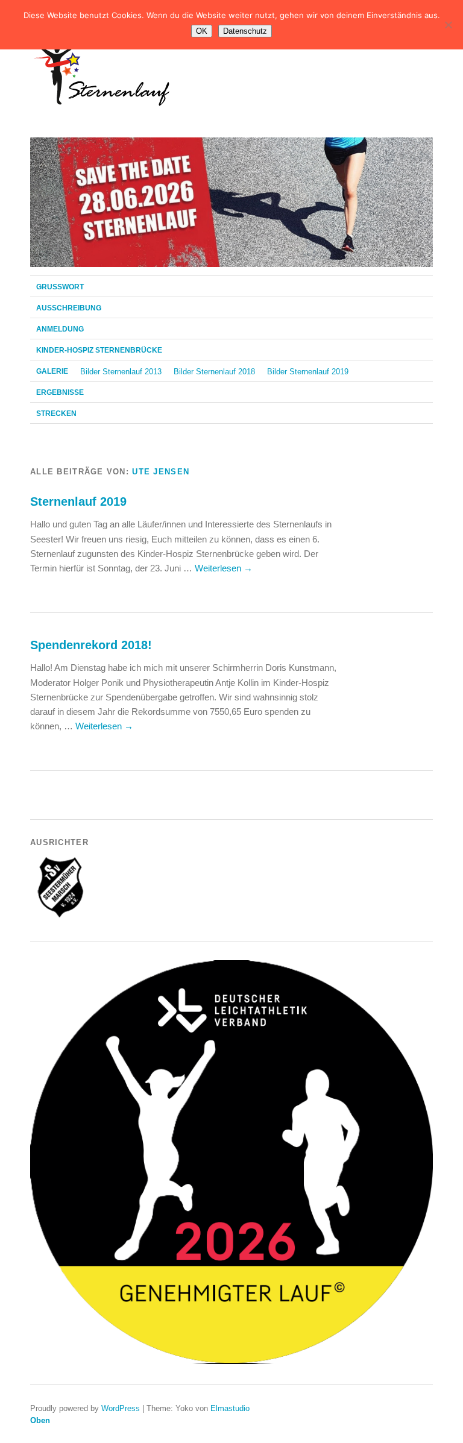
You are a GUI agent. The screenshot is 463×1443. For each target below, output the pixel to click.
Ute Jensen (160, 471)
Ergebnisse (60, 392)
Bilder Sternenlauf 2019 (307, 371)
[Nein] (448, 25)
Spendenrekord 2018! (91, 645)
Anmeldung (60, 329)
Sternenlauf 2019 (78, 501)
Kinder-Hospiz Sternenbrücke (99, 350)
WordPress (120, 1408)
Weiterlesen (224, 568)
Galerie (52, 371)
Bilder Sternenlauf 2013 (121, 371)
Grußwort (60, 287)
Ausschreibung (68, 308)
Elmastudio (230, 1408)
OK (201, 31)
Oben (40, 1420)
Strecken (56, 413)
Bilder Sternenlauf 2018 (214, 371)
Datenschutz (245, 31)
